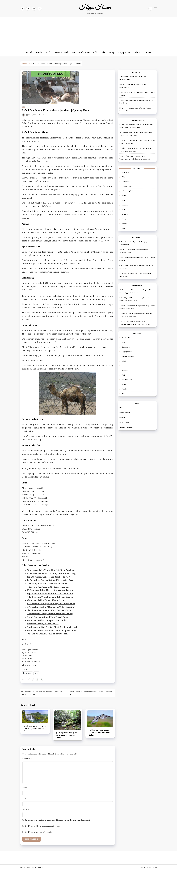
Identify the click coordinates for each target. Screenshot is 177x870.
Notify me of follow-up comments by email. (43, 826)
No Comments (45, 115)
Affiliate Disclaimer (125, 412)
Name (25, 787)
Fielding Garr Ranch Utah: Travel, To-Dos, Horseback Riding (99, 732)
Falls (95, 52)
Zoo (73, 52)
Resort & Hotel (61, 52)
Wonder (39, 52)
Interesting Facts (128, 191)
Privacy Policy (124, 422)
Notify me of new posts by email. (38, 832)
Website (25, 809)
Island (29, 52)
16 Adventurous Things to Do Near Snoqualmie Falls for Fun (35, 728)
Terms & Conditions (126, 427)
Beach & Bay (84, 52)
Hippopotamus (124, 52)
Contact (147, 52)
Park (48, 52)
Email (25, 798)
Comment (27, 758)
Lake (103, 52)
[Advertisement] (88, 32)
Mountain (125, 205)
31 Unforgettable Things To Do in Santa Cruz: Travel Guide (66, 735)
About (137, 52)
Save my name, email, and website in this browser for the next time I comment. (57, 820)
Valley (111, 52)
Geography (126, 181)
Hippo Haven (95, 7)
